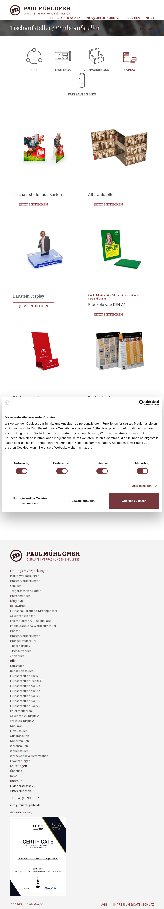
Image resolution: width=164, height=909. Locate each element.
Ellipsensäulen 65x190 (25, 701)
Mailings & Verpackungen (29, 571)
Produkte (65, 29)
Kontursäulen (19, 741)
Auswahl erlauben (82, 500)
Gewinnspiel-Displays (24, 716)
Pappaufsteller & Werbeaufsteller (33, 626)
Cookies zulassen (134, 500)
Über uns (133, 18)
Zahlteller (17, 656)
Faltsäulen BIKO (119, 29)
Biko (13, 661)
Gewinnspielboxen (22, 616)
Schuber (15, 586)
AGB (104, 904)
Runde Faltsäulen (22, 671)
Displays (16, 601)
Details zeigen (142, 485)
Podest (15, 631)
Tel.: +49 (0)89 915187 (65, 18)
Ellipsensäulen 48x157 (25, 691)
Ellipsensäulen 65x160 (25, 696)
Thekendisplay (20, 646)
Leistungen (90, 29)
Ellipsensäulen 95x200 (25, 706)
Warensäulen (19, 746)
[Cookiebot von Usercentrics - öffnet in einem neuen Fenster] (141, 403)
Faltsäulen (17, 666)
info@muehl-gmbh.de (103, 18)
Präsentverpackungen (25, 581)
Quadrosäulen (19, 736)
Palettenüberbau (21, 711)
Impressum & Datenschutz (133, 904)
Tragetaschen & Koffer (25, 591)
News (150, 18)
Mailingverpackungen (24, 576)
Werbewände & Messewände (29, 756)
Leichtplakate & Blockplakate (30, 621)
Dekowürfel (18, 606)
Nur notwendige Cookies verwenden (30, 501)
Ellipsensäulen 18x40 (24, 676)
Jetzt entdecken (33, 204)
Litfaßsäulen (19, 731)
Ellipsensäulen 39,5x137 (26, 681)
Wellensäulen (19, 751)
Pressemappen (20, 596)
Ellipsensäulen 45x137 (25, 686)
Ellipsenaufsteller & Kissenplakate (34, 611)
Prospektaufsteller (23, 641)
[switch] (62, 471)
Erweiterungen (20, 761)
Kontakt (147, 29)
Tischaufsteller (20, 651)
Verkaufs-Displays (22, 721)
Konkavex (16, 726)
